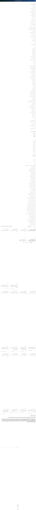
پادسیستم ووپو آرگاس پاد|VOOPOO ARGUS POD (13, 286)
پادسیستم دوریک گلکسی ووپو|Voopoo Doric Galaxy (5, 410)
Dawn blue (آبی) (33, 174)
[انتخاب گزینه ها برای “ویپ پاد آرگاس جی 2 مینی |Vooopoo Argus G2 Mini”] (34, 408)
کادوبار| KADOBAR (33, 24)
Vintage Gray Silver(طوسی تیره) (31, 221)
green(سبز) (34, 181)
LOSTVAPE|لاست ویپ (32, 120)
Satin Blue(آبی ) (33, 217)
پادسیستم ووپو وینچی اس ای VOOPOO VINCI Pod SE (23, 348)
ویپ (34, 119)
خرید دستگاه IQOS (15, 435)
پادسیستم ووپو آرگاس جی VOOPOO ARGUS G (4, 348)
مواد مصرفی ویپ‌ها (33, 445)
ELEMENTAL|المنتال (32, 92)
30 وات (34, 146)
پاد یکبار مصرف (33, 17)
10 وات (34, 150)
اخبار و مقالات (33, 452)
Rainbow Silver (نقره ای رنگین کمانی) (31, 213)
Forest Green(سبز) (33, 177)
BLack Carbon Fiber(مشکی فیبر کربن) (31, 165)
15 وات (34, 141)
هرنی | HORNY (33, 116)
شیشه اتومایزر (33, 48)
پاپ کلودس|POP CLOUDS (32, 107)
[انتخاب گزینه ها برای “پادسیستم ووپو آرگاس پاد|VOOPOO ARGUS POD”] (16, 284)
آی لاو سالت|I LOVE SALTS (32, 100)
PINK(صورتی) (33, 185)
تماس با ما (34, 449)
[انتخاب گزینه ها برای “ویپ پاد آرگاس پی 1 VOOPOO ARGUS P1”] (34, 238)
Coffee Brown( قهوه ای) (32, 170)
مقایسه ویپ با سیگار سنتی (32, 448)
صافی (34, 136)
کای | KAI (34, 25)
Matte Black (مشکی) (33, 182)
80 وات (34, 149)
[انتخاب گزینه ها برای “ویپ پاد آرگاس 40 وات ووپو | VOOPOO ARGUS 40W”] (16, 346)
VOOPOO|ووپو (33, 124)
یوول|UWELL (33, 16)
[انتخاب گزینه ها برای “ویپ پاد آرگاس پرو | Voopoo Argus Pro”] (16, 408)
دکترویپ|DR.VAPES (33, 76)
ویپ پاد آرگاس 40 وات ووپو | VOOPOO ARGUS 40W (13, 348)
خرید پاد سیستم (15, 438)
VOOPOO (34, 417)
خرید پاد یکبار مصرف (15, 439)
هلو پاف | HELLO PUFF (32, 36)
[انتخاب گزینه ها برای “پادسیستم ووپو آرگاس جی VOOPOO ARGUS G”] (7, 346)
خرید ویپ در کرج (15, 442)
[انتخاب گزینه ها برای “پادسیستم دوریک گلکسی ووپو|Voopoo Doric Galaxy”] (7, 408)
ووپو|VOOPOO (33, 13)
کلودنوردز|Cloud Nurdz (32, 112)
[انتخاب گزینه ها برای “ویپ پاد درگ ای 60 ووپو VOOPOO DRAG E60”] (7, 284)
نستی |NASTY (33, 115)
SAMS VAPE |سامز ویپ (32, 96)
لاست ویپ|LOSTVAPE (32, 12)
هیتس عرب (34, 87)
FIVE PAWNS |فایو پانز (32, 68)
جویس (34, 64)
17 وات (34, 142)
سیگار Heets (34, 84)
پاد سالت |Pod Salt (33, 108)
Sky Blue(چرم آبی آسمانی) (32, 193)
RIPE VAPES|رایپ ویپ (32, 95)
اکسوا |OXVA (33, 9)
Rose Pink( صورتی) (33, 190)
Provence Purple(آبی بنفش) (32, 186)
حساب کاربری (33, 434)
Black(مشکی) (33, 166)
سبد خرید (34, 435)
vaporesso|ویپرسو (33, 52)
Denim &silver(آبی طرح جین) (32, 201)
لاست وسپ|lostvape (33, 60)
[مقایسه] (33, 238)
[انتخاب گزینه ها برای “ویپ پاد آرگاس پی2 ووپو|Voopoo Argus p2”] (25, 408)
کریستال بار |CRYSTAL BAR (32, 28)
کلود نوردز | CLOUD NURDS (32, 29)
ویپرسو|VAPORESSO (32, 128)
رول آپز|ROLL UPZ (33, 79)
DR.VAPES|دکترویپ (33, 91)
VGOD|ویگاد (34, 99)
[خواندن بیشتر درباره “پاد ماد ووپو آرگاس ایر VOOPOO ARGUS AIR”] (25, 238)
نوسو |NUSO (33, 88)
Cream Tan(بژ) (33, 173)
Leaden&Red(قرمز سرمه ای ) (31, 205)
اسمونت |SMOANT (33, 8)
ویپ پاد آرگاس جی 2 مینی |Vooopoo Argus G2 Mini (31, 410)
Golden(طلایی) (33, 178)
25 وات (34, 145)
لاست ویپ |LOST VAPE (32, 32)
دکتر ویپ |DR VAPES (32, 21)
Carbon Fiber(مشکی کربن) (32, 169)
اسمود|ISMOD (33, 83)
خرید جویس (16, 434)
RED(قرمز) (34, 189)
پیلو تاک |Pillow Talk (33, 20)
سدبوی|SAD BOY (33, 111)
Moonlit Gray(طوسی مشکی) (32, 209)
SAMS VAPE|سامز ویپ (32, 72)
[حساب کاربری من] (0, 2)
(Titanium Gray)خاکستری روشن (31, 197)
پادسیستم (33, 415)
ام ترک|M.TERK (33, 75)
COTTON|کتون (33, 40)
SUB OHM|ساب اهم (33, 44)
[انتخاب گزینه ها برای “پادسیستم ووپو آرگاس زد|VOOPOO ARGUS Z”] (34, 346)
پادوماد (34, 123)
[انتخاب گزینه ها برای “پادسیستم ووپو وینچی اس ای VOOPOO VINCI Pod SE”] (25, 346)
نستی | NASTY (33, 80)
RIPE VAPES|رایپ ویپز (32, 71)
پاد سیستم (34, 5)
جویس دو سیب (33, 438)
